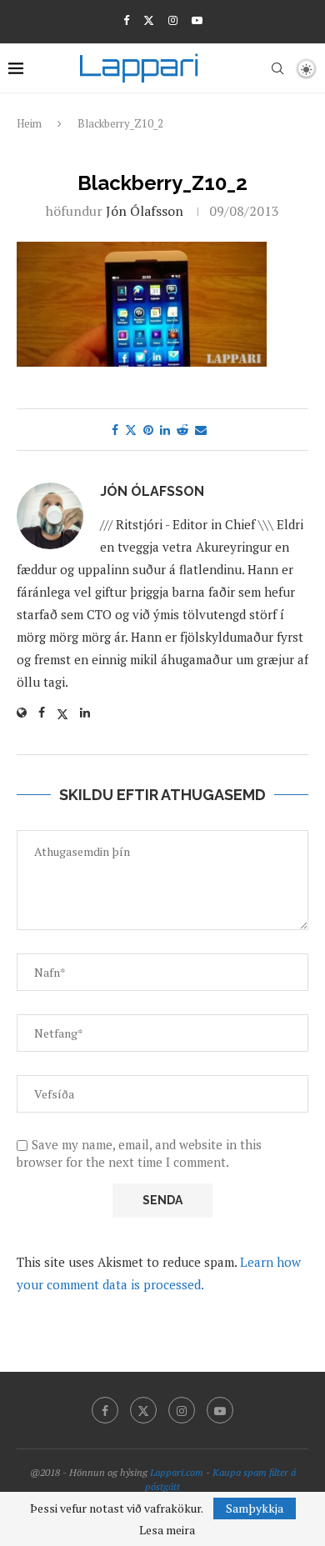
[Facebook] (126, 20)
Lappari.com (176, 1472)
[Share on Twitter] (131, 430)
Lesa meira (167, 1530)
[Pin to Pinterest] (148, 430)
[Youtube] (197, 20)
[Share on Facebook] (115, 430)
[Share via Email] (201, 430)
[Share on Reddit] (182, 430)
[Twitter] (148, 20)
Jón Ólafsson (144, 211)
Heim (29, 123)
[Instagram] (173, 20)
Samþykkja (254, 1508)
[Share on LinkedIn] (165, 430)
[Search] (277, 68)
